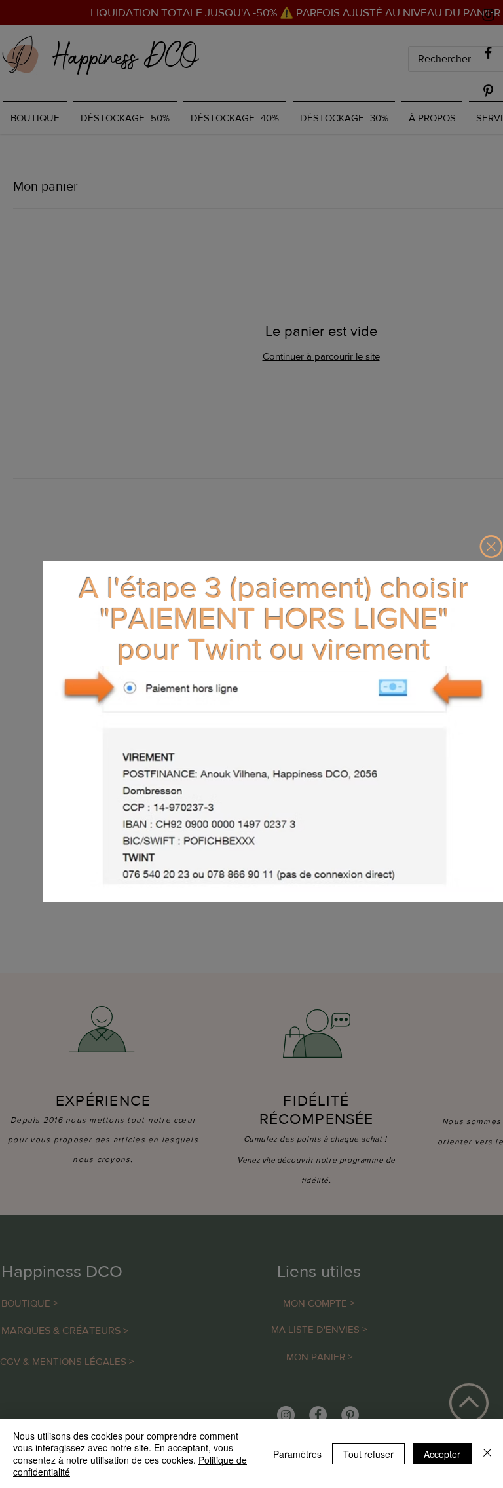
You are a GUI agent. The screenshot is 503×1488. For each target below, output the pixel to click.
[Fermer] (487, 1454)
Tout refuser (368, 1453)
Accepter (442, 1453)
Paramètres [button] (297, 1453)
